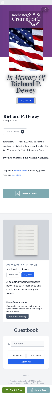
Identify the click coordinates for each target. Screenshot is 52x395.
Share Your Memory (17, 316)
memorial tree (20, 170)
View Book (13, 274)
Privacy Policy (18, 383)
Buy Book (28, 274)
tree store (16, 174)
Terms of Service (33, 383)
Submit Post (26, 361)
